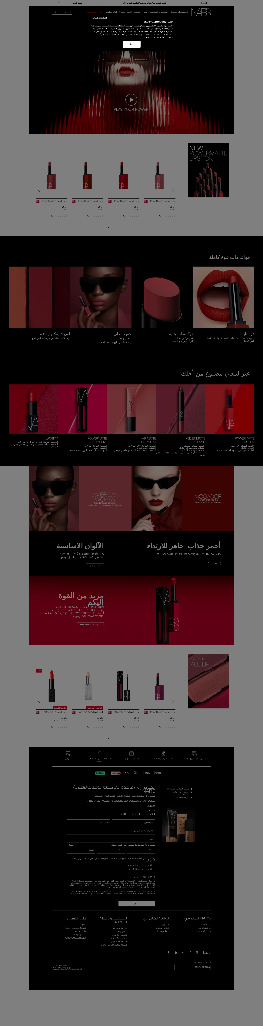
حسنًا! (131, 44)
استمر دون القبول (99, 18)
